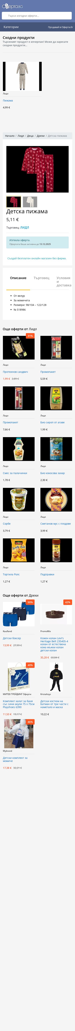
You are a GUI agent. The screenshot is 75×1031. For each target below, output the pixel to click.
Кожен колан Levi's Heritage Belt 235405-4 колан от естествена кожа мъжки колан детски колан (54, 644)
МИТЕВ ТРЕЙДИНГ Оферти (17, 694)
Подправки (47, 574)
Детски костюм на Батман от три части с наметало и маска (54, 704)
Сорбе (7, 523)
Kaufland (7, 631)
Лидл (5, 93)
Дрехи (41, 135)
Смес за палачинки (15, 473)
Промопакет (48, 371)
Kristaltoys (45, 694)
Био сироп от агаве (52, 422)
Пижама (8, 100)
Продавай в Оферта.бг (60, 27)
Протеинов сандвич (15, 371)
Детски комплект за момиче (15, 759)
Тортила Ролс (11, 574)
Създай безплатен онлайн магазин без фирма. (36, 258)
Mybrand (7, 751)
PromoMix (45, 631)
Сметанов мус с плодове (55, 523)
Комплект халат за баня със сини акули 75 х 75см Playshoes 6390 (18, 704)
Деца (30, 135)
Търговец (41, 278)
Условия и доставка (64, 281)
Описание (18, 278)
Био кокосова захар (52, 473)
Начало (9, 135)
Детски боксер (12, 638)
